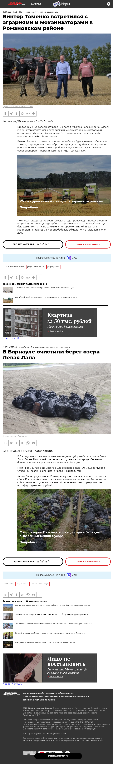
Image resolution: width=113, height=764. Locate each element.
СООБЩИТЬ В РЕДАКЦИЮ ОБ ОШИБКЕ (39, 700)
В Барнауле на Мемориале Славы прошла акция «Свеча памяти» (45, 642)
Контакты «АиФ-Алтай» (33, 693)
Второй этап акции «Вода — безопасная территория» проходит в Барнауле (50, 633)
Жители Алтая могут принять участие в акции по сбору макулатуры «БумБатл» (51, 614)
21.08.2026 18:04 (10, 347)
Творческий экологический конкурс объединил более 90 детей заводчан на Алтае (53, 624)
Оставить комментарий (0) (88, 244)
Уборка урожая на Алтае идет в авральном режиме (61, 201)
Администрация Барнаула (15, 436)
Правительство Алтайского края (18, 107)
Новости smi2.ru (12, 338)
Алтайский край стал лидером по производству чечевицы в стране (46, 297)
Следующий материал (58, 756)
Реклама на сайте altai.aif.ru (60, 693)
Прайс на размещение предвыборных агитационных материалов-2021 (56, 697)
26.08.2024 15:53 (10, 12)
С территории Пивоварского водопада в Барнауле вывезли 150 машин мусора (60, 534)
